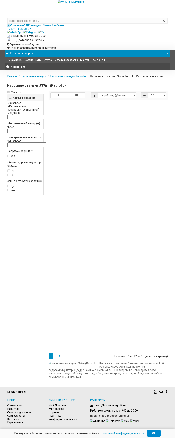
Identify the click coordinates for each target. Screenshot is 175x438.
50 (12, 175)
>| (64, 356)
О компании (15, 59)
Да (12, 186)
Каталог (21, 53)
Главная (12, 76)
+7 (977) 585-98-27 (19, 28)
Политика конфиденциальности (63, 417)
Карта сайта (15, 422)
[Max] (42, 32)
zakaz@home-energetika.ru (110, 405)
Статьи (48, 59)
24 (12, 170)
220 (13, 156)
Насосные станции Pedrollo (68, 76)
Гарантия (13, 408)
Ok (154, 433)
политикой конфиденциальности (123, 433)
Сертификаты (33, 59)
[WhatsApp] (15, 32)
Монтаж (85, 59)
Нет (13, 190)
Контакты (98, 59)
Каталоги (13, 419)
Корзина (54, 412)
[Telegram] (30, 32)
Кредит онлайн (16, 391)
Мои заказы (56, 408)
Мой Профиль (57, 405)
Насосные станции (33, 76)
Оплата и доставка (66, 59)
